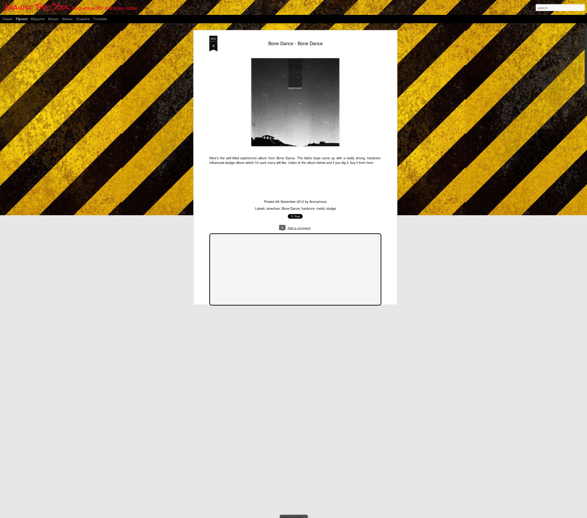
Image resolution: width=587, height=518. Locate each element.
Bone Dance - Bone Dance (295, 43)
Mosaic (53, 19)
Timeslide (100, 19)
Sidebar (67, 19)
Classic (7, 19)
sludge (331, 208)
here (369, 162)
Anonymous (318, 201)
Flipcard (22, 19)
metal (320, 208)
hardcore (308, 208)
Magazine (38, 19)
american (273, 208)
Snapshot (83, 19)
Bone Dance (291, 208)
